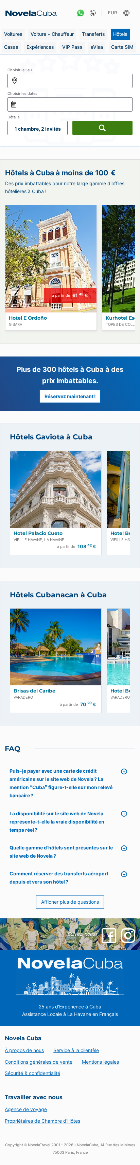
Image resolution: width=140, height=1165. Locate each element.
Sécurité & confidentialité (32, 1073)
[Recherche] (102, 128)
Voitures (13, 34)
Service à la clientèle (76, 1050)
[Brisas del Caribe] (55, 647)
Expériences (40, 47)
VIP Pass (72, 47)
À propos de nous (24, 1050)
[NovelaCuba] (29, 13)
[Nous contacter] (90, 13)
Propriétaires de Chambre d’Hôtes (42, 1121)
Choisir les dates (22, 93)
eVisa (97, 47)
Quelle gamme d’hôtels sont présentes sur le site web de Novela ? (61, 852)
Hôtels (120, 34)
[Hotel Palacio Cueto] (55, 489)
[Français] (127, 13)
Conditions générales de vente (38, 1062)
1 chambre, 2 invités (38, 129)
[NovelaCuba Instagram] (128, 935)
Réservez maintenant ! (70, 396)
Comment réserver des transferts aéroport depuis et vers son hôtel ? (59, 878)
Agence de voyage (26, 1109)
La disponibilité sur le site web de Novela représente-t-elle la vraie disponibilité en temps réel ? (57, 822)
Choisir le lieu (19, 70)
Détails (13, 117)
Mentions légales (100, 1062)
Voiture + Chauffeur (52, 34)
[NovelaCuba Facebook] (109, 935)
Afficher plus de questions (70, 902)
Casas (11, 47)
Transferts (93, 34)
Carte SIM (122, 47)
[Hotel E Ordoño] (51, 258)
